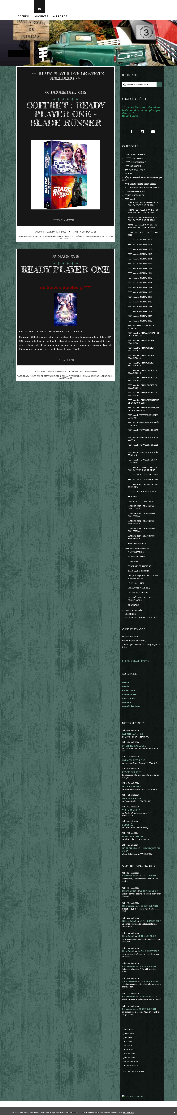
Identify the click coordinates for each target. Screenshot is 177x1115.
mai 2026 (127, 1041)
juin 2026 (127, 1037)
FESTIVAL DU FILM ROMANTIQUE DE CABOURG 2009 (143, 408)
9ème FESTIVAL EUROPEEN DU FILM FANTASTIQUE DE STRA (142, 226)
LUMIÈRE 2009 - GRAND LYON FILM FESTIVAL (141, 522)
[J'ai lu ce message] (174, 1112)
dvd (72, 236)
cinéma (65, 236)
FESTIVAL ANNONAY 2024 (140, 316)
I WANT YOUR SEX (131, 798)
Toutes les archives (133, 1071)
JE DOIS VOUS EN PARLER (137, 548)
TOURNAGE (133, 605)
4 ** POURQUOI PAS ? (135, 170)
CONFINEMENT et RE (135, 191)
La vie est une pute (133, 610)
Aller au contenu (11, 2)
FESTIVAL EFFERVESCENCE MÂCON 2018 (143, 453)
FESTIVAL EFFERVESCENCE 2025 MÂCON (143, 446)
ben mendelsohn (105, 376)
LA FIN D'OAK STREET (133, 734)
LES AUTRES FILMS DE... (139, 588)
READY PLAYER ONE (65, 269)
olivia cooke (89, 376)
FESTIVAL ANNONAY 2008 (140, 244)
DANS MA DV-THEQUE (56, 232)
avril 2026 (127, 1045)
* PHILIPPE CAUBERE (135, 154)
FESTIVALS (130, 199)
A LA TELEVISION (136, 552)
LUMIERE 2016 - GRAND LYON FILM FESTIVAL (141, 514)
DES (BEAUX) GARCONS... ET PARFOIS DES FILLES (143, 577)
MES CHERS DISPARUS (138, 592)
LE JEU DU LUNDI (136, 583)
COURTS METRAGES (134, 195)
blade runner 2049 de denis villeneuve (86, 237)
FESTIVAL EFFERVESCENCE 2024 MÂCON (143, 438)
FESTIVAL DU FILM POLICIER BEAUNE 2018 (141, 356)
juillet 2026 (128, 1033)
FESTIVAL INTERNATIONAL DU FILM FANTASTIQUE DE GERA (142, 468)
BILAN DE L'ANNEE (136, 556)
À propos (60, 16)
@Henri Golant (129, 891)
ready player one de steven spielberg (43, 236)
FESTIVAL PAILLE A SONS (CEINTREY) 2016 (143, 485)
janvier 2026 (129, 1057)
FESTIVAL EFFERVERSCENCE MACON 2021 (143, 416)
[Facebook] (131, 131)
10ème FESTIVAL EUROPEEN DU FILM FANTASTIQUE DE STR (143, 203)
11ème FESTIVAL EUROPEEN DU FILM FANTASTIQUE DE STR (143, 211)
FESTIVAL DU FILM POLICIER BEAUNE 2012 (141, 341)
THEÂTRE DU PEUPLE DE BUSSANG (141, 617)
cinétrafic (80, 236)
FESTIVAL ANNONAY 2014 (140, 273)
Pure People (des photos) (134, 640)
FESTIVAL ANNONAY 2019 (140, 297)
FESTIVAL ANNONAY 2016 (140, 282)
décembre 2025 (130, 1061)
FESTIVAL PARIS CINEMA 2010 (142, 491)
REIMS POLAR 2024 (137, 543)
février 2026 (129, 1053)
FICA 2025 (132, 496)
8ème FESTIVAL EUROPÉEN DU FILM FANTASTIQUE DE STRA (142, 218)
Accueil (24, 16)
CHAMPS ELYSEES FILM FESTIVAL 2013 (143, 233)
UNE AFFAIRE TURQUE (133, 760)
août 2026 (128, 1029)
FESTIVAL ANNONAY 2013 (140, 268)
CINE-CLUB (133, 561)
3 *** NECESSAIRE (133, 166)
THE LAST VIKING (131, 810)
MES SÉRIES (130, 614)
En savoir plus (128, 1112)
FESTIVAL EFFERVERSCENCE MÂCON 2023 (143, 423)
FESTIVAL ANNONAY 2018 (140, 292)
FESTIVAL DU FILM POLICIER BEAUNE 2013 (141, 349)
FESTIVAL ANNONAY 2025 (140, 321)
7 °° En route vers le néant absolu (140, 184)
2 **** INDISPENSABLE (56, 371)
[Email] (39, 6)
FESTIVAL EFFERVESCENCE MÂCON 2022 (143, 461)
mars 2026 (128, 1049)
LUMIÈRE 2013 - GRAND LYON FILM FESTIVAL (141, 529)
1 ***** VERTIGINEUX (135, 158)
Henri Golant (128, 698)
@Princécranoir (129, 906)
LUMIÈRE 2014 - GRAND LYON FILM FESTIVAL (141, 537)
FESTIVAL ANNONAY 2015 (140, 278)
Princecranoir (128, 875)
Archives (41, 16)
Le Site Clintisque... (131, 636)
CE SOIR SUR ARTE (131, 772)
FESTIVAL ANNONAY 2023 (140, 311)
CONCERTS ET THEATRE (139, 566)
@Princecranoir (129, 981)
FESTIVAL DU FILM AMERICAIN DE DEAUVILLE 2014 (143, 334)
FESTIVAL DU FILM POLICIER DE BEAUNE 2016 (143, 386)
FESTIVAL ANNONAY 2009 (140, 249)
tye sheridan (75, 376)
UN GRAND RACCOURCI (134, 745)
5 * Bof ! (128, 173)
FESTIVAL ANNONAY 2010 (140, 254)
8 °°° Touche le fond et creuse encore (142, 187)
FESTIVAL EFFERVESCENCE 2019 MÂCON (143, 431)
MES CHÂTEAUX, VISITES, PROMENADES (139, 598)
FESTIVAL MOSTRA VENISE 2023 (143, 479)
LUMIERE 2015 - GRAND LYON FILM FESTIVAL (141, 507)
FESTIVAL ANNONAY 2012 (140, 263)
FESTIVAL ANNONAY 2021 (140, 306)
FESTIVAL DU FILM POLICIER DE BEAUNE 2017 (143, 394)
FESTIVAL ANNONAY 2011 (140, 259)
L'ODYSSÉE (127, 824)
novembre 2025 (130, 1065)
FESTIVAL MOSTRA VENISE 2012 (143, 474)
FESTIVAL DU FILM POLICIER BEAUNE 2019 (141, 364)
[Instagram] (142, 131)
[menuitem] (24, 16)
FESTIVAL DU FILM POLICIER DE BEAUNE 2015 (143, 379)
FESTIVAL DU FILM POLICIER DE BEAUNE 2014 (143, 371)
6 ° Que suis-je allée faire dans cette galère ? (142, 178)
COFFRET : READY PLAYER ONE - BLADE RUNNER (65, 114)
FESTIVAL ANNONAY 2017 (140, 287)
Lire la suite (63, 220)
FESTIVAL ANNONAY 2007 (140, 239)
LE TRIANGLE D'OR (131, 786)
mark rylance (65, 378)
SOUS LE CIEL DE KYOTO (134, 836)
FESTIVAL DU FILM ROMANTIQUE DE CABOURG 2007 (143, 401)
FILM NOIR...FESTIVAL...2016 (140, 501)
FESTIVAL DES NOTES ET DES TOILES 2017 (142, 326)
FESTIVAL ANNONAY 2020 (140, 302)
